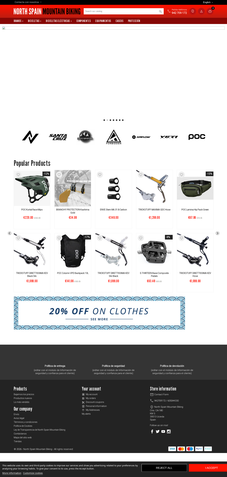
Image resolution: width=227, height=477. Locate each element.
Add (32, 224)
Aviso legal (19, 418)
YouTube (163, 431)
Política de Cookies (23, 426)
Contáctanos (20, 433)
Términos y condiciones (25, 422)
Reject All (164, 467)
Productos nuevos (23, 398)
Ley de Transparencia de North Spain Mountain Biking (39, 430)
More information (11, 473)
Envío (16, 414)
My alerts (86, 414)
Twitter (158, 431)
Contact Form (159, 394)
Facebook (152, 431)
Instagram (169, 431)
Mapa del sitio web (23, 437)
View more (72, 288)
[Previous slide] (10, 233)
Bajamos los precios (24, 394)
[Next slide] (217, 233)
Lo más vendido (21, 402)
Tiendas (18, 441)
